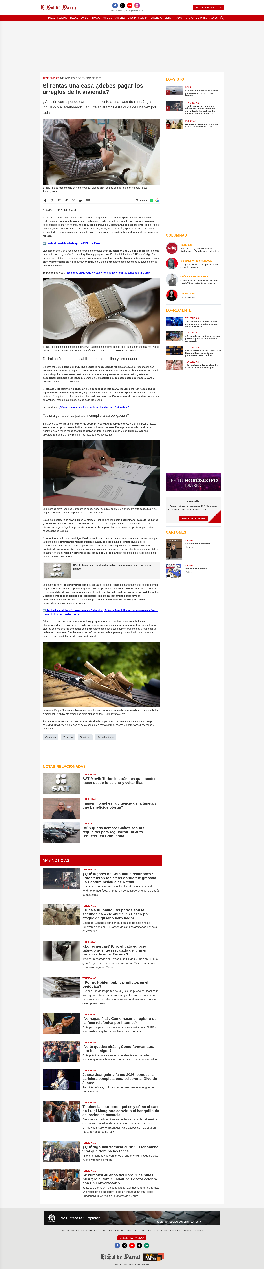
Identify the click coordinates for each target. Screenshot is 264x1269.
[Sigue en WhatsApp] (151, 200)
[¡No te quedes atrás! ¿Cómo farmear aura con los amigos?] (61, 1053)
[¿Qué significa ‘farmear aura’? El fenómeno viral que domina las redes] (61, 1153)
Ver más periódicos (208, 7)
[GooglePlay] (146, 1245)
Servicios (85, 737)
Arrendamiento (105, 737)
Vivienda (68, 737)
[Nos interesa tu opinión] (132, 1218)
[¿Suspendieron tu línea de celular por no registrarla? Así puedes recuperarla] (174, 336)
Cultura (142, 18)
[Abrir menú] (42, 18)
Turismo (189, 18)
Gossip (132, 18)
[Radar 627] (172, 248)
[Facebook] (115, 5)
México (74, 18)
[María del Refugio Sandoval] (172, 264)
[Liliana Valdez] (172, 295)
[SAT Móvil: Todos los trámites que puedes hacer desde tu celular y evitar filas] (61, 783)
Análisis (107, 18)
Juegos (213, 18)
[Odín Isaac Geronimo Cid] (172, 279)
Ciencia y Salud (173, 18)
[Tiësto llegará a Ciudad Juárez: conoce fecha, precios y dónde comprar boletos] (174, 322)
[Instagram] (137, 5)
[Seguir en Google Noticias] (157, 200)
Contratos (50, 737)
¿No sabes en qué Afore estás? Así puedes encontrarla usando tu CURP (108, 272)
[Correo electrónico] (73, 200)
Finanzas (95, 18)
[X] (122, 5)
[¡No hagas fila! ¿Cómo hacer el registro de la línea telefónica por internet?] (61, 1025)
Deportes (201, 18)
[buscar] (222, 18)
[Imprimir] (88, 200)
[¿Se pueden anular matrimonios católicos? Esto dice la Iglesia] (174, 365)
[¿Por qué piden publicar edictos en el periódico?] (61, 993)
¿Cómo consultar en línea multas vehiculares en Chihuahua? (93, 407)
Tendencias (156, 18)
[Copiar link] (80, 200)
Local (51, 18)
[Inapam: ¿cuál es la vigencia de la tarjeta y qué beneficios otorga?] (61, 808)
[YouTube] (129, 5)
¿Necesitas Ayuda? (132, 1238)
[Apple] (139, 1245)
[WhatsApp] (59, 200)
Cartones (119, 18)
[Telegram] (66, 200)
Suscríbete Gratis (193, 518)
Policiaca (62, 18)
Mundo (84, 18)
